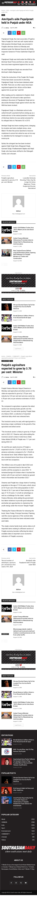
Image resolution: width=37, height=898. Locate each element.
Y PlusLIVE (18, 4)
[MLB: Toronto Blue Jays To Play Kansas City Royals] (6, 751)
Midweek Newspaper (30, 4)
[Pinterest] (19, 33)
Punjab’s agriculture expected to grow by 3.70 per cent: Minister (9, 180)
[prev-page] (2, 264)
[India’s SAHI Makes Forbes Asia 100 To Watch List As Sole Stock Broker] (6, 229)
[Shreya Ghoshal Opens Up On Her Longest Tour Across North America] (6, 306)
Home (3, 10)
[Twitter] (14, 33)
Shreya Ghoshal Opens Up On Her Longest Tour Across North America (24, 306)
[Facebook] (10, 33)
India (7, 10)
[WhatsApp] (23, 33)
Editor (7, 28)
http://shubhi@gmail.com (18, 213)
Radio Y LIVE (26, 4)
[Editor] (2, 28)
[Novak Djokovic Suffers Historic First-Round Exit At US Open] (6, 317)
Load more (18, 349)
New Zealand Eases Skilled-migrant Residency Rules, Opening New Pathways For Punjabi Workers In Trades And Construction (24, 254)
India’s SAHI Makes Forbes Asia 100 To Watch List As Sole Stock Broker (23, 229)
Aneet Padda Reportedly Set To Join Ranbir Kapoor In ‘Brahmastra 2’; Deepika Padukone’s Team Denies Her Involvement (23, 801)
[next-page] (6, 264)
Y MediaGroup (34, 4)
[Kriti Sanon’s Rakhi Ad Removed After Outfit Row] (6, 790)
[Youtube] (26, 883)
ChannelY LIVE (22, 4)
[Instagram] (16, 883)
